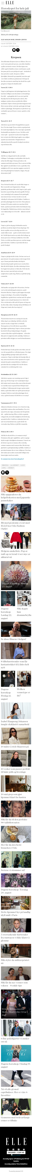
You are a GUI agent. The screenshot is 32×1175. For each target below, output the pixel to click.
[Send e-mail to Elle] (24, 1149)
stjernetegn (5, 465)
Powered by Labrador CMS (16, 1171)
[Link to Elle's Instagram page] (8, 1149)
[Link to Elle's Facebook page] (13, 1149)
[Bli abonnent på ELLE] (16, 1155)
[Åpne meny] (2, 2)
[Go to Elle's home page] (16, 1141)
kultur (23, 465)
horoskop (11, 468)
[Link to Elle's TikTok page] (18, 1149)
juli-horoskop (15, 465)
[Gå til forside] (10, 2)
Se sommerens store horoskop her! (12, 459)
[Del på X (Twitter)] (18, 50)
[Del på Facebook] (14, 50)
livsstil (4, 468)
